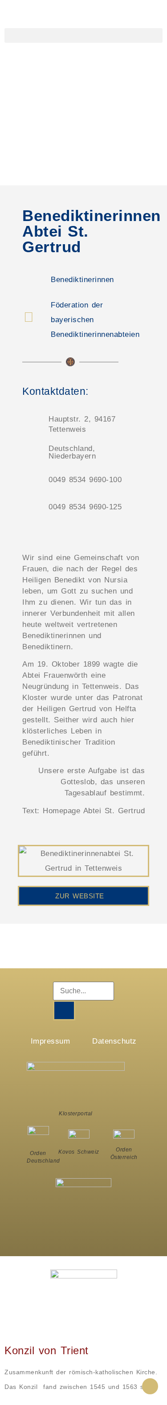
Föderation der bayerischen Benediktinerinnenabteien (95, 320)
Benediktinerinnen (82, 279)
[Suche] (64, 1010)
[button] (83, 35)
